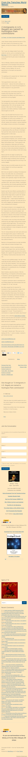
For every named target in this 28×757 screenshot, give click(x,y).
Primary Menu (5, 16)
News (8, 22)
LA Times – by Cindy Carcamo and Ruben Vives (13, 37)
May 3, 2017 (7, 21)
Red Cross (3, 55)
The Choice (8, 673)
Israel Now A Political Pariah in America (13, 648)
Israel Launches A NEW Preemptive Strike (14, 610)
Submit (24, 602)
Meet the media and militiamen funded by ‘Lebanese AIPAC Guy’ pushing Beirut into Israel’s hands (12, 651)
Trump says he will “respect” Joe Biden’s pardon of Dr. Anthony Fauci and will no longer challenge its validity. (12, 701)
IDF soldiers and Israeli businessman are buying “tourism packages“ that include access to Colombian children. (13, 635)
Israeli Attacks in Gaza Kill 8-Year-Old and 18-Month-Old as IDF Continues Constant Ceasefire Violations (13, 697)
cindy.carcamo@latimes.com (8, 338)
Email (2, 451)
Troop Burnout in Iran (9, 638)
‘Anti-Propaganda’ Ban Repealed (14, 511)
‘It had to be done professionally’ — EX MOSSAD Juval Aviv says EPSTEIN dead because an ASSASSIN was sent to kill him (13, 676)
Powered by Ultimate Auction (21, 756)
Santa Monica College (20, 315)
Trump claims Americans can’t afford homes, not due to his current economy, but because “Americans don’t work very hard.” (13, 618)
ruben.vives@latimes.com (7, 341)
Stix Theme (20, 751)
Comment (4, 437)
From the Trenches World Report (13, 3)
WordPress (10, 751)
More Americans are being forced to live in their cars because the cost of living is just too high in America (13, 656)
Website (3, 457)
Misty (18, 359)
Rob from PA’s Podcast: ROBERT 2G (14, 499)
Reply (5, 416)
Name (3, 445)
